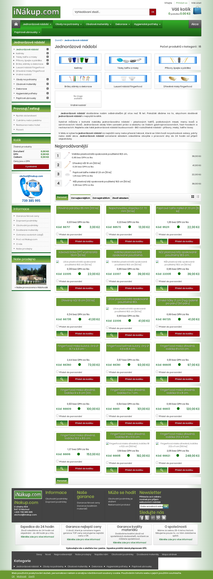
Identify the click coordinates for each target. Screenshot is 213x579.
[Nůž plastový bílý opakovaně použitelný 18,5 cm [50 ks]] (67, 183)
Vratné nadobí (23, 74)
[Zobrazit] (62, 241)
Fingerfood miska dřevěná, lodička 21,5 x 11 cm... (177, 435)
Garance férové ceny (27, 216)
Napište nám (101, 554)
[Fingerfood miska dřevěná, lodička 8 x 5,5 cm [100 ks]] (178, 355)
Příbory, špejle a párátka (29, 60)
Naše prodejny (24, 248)
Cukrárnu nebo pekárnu (28, 120)
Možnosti (21, 576)
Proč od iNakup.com (26, 239)
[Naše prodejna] (31, 274)
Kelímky (20, 53)
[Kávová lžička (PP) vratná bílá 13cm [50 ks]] (78, 263)
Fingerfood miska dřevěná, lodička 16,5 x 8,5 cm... (78, 436)
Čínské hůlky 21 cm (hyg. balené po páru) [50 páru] (178, 302)
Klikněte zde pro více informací (37, 536)
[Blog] (163, 517)
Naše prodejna (24, 259)
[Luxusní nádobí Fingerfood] (128, 78)
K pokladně (31, 166)
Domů (58, 40)
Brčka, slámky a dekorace (29, 64)
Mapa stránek (169, 554)
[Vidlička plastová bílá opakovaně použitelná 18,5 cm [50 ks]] (66, 156)
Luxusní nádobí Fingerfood (30, 67)
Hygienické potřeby (146, 24)
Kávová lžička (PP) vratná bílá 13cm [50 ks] (78, 253)
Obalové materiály (97, 24)
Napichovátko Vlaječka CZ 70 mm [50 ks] (128, 209)
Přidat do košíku (84, 241)
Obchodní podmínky (27, 225)
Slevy (39, 554)
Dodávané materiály (27, 230)
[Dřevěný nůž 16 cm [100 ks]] (67, 165)
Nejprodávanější (63, 554)
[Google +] (152, 517)
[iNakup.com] (36, 12)
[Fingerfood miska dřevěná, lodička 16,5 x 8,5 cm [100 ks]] (78, 444)
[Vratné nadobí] (78, 97)
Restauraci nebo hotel (28, 125)
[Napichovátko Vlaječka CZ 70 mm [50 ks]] (128, 217)
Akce (195, 24)
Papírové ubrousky (25, 32)
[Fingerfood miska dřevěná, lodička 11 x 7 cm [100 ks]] (128, 399)
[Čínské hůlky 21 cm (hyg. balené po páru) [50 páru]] (178, 310)
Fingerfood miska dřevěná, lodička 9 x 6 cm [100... (78, 391)
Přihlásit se (181, 3)
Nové (48, 554)
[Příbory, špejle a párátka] (177, 60)
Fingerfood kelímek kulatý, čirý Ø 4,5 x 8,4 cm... (128, 347)
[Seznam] (198, 196)
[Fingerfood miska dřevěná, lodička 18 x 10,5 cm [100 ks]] (128, 445)
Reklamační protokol (119, 504)
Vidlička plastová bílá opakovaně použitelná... (128, 253)
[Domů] (16, 24)
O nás (19, 244)
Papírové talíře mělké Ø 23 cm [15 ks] (178, 209)
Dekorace (121, 24)
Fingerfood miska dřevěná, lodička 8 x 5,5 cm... (177, 347)
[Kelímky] (78, 60)
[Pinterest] (158, 517)
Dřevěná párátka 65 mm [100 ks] (78, 208)
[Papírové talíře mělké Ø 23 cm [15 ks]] (67, 174)
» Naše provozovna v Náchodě (31, 287)
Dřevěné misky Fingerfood (30, 71)
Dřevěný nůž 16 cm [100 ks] (78, 300)
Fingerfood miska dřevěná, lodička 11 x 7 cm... (128, 391)
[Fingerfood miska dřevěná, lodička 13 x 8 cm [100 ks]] (178, 399)
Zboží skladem (120, 198)
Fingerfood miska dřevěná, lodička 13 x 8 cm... (177, 391)
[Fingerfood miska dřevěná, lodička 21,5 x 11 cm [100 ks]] (178, 445)
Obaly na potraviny (67, 24)
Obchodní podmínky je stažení (120, 500)
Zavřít (31, 576)
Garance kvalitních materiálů (87, 507)
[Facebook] (141, 517)
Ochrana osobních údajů (29, 234)
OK (13, 576)
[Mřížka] (192, 196)
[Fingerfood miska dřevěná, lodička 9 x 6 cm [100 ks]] (78, 399)
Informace (21, 209)
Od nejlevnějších (80, 198)
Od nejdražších (101, 198)
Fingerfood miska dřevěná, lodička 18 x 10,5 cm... (128, 435)
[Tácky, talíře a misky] (128, 60)
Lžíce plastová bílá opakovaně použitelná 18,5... (128, 300)
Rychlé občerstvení (26, 115)
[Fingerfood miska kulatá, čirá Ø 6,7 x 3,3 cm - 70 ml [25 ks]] (78, 355)
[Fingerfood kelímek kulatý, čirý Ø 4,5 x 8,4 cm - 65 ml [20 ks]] (128, 355)
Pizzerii (19, 129)
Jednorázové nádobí (36, 24)
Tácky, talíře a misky (26, 57)
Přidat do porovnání (70, 234)
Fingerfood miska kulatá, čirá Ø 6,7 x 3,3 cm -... (78, 347)
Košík (17, 140)
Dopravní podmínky (26, 220)
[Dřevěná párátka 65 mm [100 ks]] (78, 217)
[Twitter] (147, 517)
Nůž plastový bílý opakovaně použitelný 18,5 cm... (178, 253)
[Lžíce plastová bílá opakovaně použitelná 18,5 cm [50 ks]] (128, 310)
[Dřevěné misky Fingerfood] (177, 78)
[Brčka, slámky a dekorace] (78, 78)
